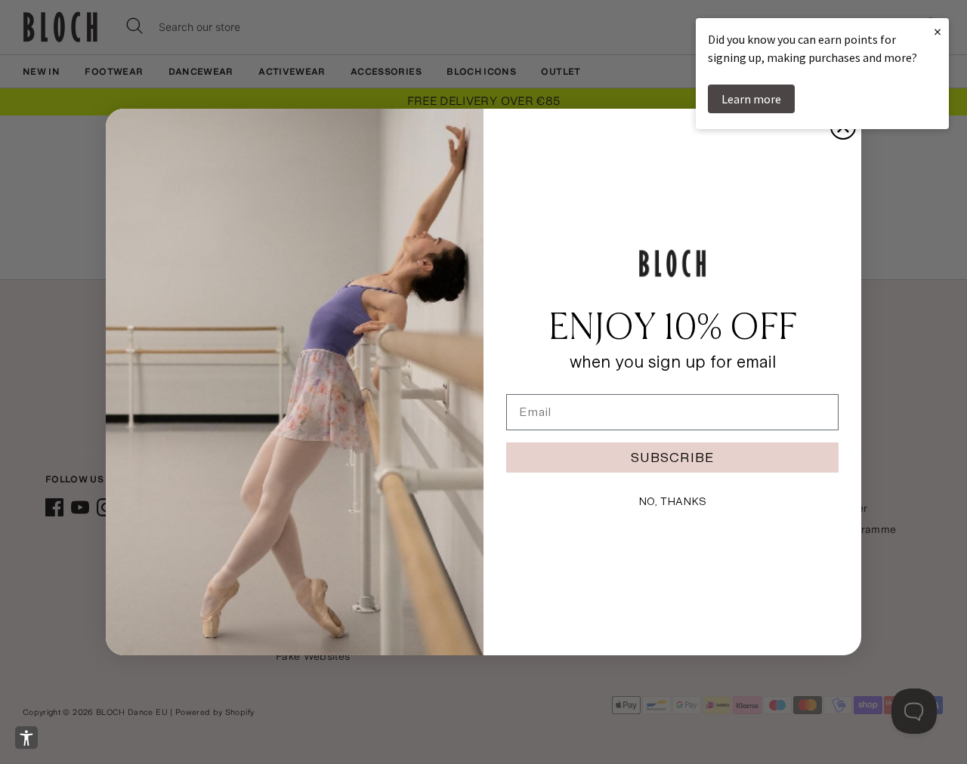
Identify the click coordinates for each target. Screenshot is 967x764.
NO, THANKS (672, 501)
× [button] (937, 31)
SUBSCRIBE (672, 457)
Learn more (751, 98)
